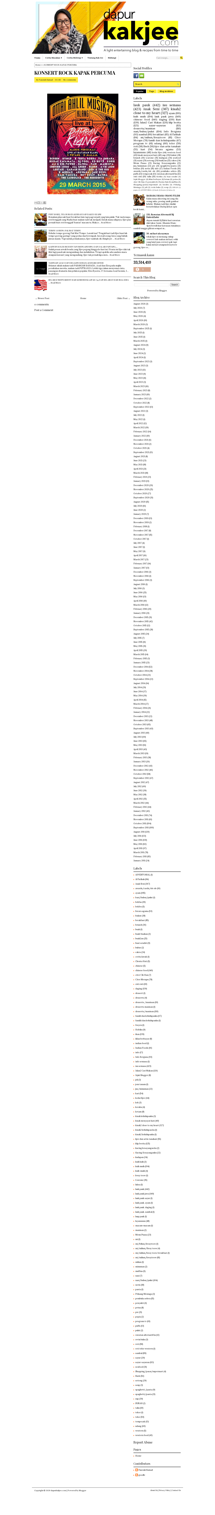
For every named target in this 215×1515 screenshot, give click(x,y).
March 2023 (139, 386)
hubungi (112, 58)
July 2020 (137, 506)
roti (135, 146)
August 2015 (139, 633)
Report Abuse (143, 1442)
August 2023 (139, 365)
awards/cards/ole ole (144, 171)
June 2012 (137, 790)
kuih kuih (139, 1161)
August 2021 (139, 456)
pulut (137, 1330)
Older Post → (123, 298)
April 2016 (138, 600)
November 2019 (141, 522)
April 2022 (138, 423)
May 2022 (138, 419)
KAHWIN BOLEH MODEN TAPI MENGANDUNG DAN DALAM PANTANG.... (82, 246)
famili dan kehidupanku (161, 140)
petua (175, 179)
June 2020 (138, 510)
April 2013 (138, 749)
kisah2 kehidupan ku (145, 1130)
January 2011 (139, 860)
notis (147, 168)
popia (135, 190)
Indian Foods (170, 168)
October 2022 (140, 402)
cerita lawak (141, 956)
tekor (138, 1412)
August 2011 (139, 831)
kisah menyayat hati (147, 155)
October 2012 (140, 774)
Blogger (163, 290)
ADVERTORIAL (146, 190)
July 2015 (137, 638)
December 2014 (140, 666)
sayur (139, 160)
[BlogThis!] (38, 202)
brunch (136, 158)
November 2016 (141, 576)
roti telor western (144, 1348)
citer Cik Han (138, 182)
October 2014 (140, 675)
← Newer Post (42, 298)
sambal (143, 134)
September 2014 (141, 679)
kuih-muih (140, 1171)
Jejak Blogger (139, 179)
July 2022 (137, 415)
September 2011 (141, 827)
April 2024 (138, 357)
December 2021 (140, 440)
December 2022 (141, 398)
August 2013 (139, 732)
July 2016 (137, 588)
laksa (170, 190)
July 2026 (137, 308)
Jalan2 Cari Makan (150, 122)
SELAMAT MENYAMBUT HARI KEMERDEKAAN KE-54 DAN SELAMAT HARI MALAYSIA (88, 279)
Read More (106, 222)
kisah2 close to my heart (157, 111)
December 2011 (140, 815)
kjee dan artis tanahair (168, 146)
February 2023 (140, 390)
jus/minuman (140, 166)
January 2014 (139, 712)
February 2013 (140, 757)
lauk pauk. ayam (142, 1203)
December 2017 (140, 530)
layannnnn (139, 152)
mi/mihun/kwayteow (153, 137)
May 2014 (138, 695)
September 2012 (141, 778)
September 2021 (141, 452)
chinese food (141, 119)
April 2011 (137, 848)
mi (136, 1239)
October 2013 (140, 724)
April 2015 (138, 650)
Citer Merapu (141, 979)
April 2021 (138, 468)
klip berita (175, 122)
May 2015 (137, 646)
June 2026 (138, 312)
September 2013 (141, 728)
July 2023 (137, 369)
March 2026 (139, 324)
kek (137, 1102)
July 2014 (137, 687)
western (139, 1430)
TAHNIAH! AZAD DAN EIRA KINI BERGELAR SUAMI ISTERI (76, 262)
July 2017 (137, 543)
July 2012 (137, 786)
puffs (136, 174)
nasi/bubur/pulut (143, 131)
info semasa (141, 1061)
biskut (173, 155)
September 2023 (141, 361)
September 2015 (141, 629)
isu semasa (172, 105)
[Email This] (35, 202)
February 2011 (140, 856)
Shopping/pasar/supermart (145, 184)
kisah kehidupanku (144, 1116)
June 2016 (138, 592)
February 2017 (140, 563)
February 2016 (140, 609)
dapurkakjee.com (58, 1490)
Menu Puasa (139, 163)
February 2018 (140, 526)
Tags (151, 91)
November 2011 (140, 819)
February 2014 (140, 708)
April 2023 (138, 382)
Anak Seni (151, 109)
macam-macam (142, 1225)
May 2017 (137, 551)
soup (166, 187)
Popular (140, 91)
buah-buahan (141, 934)
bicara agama (164, 149)
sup (164, 155)
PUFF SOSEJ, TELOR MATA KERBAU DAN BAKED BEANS (74, 214)
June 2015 (137, 642)
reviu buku (155, 187)
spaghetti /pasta (143, 1389)
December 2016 (140, 572)
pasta (138, 1289)
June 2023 (138, 374)
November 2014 (141, 671)
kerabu (166, 184)
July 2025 (137, 332)
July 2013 (137, 737)
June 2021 (137, 460)
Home (38, 65)
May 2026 (138, 316)
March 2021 (138, 473)
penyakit (151, 182)
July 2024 (137, 349)
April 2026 (138, 320)
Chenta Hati (163, 182)
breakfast (158, 134)
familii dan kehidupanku (146, 1020)
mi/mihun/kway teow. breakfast (151, 1253)
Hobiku (159, 176)
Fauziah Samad (46, 80)
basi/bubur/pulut (144, 897)
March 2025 (139, 341)
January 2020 (139, 514)
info (157, 168)
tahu (149, 176)
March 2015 (138, 654)
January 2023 (139, 394)
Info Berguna (172, 131)
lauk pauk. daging (143, 1207)
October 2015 (140, 625)
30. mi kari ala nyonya (157, 233)
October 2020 (140, 493)
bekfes (138, 906)
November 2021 (141, 444)
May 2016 (138, 596)
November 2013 (141, 720)
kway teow (140, 1175)
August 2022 (139, 411)
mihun (138, 1262)
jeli (146, 187)
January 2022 (139, 435)
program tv (140, 143)
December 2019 (140, 518)
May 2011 (137, 844)
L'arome (150, 158)
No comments (69, 80)
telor (172, 143)
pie (153, 166)
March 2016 (139, 605)
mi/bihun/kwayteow (145, 1244)
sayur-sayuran (157, 125)
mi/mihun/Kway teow (146, 1248)
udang (158, 143)
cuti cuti (137, 176)
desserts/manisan (144, 128)
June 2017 (137, 547)
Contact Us (176, 1490)
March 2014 (139, 704)
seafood (177, 158)
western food (174, 152)
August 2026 (139, 303)
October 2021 (140, 448)
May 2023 (138, 378)
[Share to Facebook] (44, 202)
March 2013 (138, 753)
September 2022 (141, 407)
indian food (141, 1043)
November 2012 (141, 770)
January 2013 (139, 761)
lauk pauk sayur (142, 1198)
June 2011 (137, 840)
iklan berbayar (155, 179)
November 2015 (141, 621)
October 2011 (139, 823)
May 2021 (137, 464)
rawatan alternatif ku (167, 174)
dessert (139, 993)
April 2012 (138, 798)
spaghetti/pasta (168, 166)
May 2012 (137, 794)
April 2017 (138, 555)
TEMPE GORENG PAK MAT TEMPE (64, 230)
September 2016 (141, 580)
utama (37, 58)
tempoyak (147, 174)
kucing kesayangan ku (145, 1148)
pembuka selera (168, 171)
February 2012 (140, 807)
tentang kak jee (95, 58)
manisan (139, 1230)
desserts (139, 997)
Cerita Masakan (52, 58)
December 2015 (140, 617)
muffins (175, 182)
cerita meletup (74, 58)
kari (143, 149)
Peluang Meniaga (143, 1294)
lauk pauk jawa (164, 116)
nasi (137, 1275)
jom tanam (140, 1084)
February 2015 (140, 658)
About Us (153, 1490)
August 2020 (139, 501)
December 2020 (141, 485)
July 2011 (137, 836)
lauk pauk (141, 105)
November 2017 (141, 534)
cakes (174, 160)
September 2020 (141, 497)
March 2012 (138, 803)
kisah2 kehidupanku (144, 1134)
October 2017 (140, 539)
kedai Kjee (157, 152)
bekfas (136, 168)
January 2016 (139, 613)
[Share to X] (41, 202)
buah (156, 190)
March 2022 (139, 427)
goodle (142, 1475)
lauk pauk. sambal (143, 1212)
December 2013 (140, 716)
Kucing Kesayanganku (164, 163)
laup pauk (139, 1216)
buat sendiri (172, 176)
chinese (139, 966)
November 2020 (141, 489)
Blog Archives (166, 91)
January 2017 (139, 567)
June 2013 (137, 741)
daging (163, 119)
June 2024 (138, 353)
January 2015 (139, 662)
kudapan (163, 158)
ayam (172, 113)
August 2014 (139, 683)
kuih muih (139, 116)
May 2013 (137, 745)
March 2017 (138, 559)
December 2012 (140, 765)
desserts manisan (144, 1007)
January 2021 (139, 481)
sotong (150, 160)
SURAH (175, 187)
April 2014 (138, 699)
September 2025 (141, 328)
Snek (146, 146)
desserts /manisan (144, 1002)
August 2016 (139, 584)
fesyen (163, 190)
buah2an (163, 160)
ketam (167, 179)
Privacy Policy (164, 1490)
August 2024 (139, 345)
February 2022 (140, 431)
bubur (138, 947)
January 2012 (139, 811)
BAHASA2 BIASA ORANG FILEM (163, 195)
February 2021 (140, 477)
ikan (178, 119)
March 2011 (138, 852)
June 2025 (138, 336)
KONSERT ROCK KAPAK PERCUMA (74, 73)
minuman (139, 1266)
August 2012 (139, 782)
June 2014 (138, 691)
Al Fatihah (175, 134)
